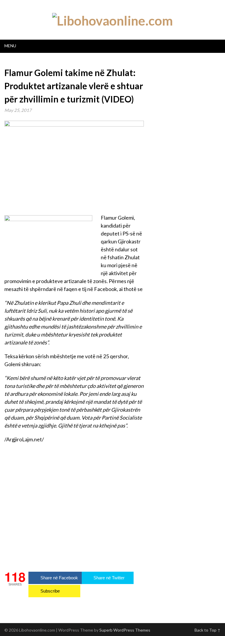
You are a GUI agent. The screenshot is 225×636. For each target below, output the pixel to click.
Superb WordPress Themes (124, 629)
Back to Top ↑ (208, 629)
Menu (10, 45)
